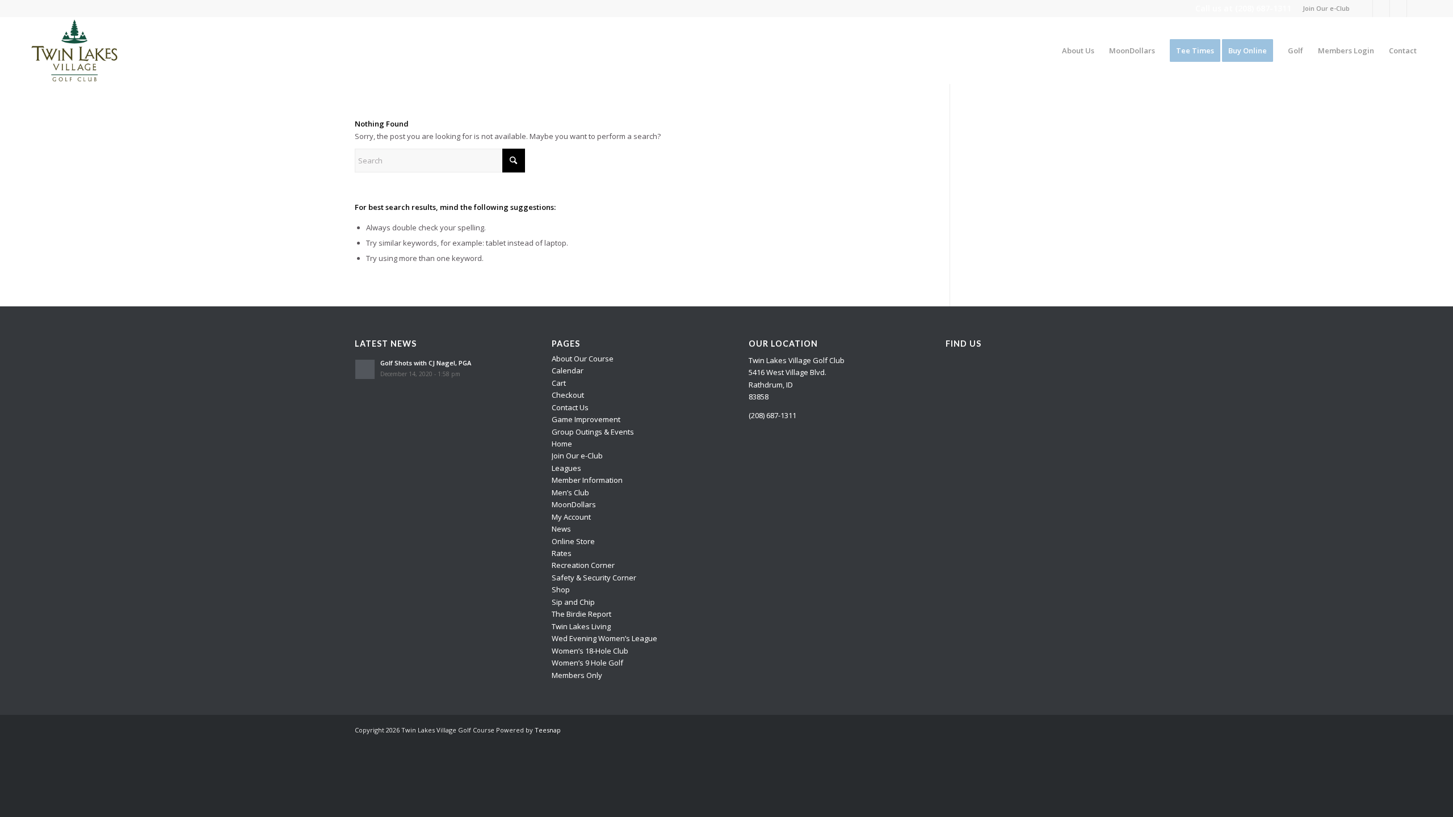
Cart (559, 383)
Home (562, 444)
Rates (562, 553)
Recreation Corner (583, 565)
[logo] (75, 50)
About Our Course (583, 358)
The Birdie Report (581, 614)
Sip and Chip (573, 602)
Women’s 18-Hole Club (590, 651)
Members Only (577, 675)
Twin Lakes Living (581, 626)
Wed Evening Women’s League (604, 638)
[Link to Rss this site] (1398, 8)
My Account (571, 517)
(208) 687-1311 (1263, 8)
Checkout (568, 395)
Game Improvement (586, 419)
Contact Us (570, 407)
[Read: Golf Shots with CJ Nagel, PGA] (365, 369)
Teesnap (548, 730)
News (561, 529)
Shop (561, 589)
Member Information (587, 480)
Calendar (567, 370)
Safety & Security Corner (594, 577)
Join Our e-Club (1326, 8)
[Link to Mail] (1415, 8)
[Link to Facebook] (1364, 8)
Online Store (573, 541)
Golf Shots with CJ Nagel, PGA (425, 363)
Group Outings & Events (593, 432)
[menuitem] (1323, 8)
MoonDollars (574, 504)
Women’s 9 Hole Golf (587, 663)
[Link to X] (1381, 8)
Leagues (566, 468)
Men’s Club (570, 492)
